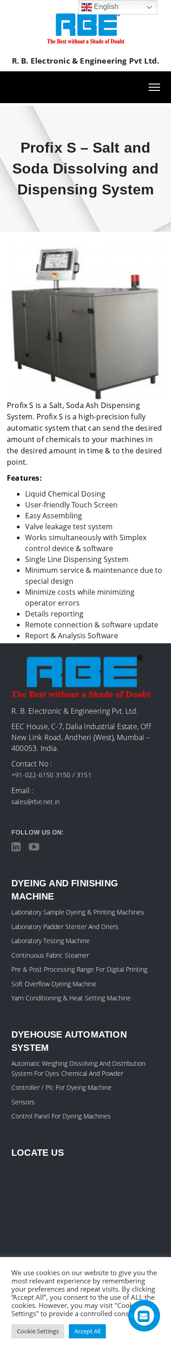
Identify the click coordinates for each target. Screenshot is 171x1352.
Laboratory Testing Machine (50, 940)
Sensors (23, 1102)
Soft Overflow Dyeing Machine (54, 983)
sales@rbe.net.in (35, 801)
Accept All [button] (87, 1331)
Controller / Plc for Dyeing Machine (61, 1087)
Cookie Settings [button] (38, 1331)
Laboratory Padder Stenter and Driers (65, 926)
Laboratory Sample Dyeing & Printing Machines (77, 912)
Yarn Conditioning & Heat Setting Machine (71, 998)
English (105, 6)
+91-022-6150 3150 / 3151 (51, 774)
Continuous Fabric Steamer (50, 955)
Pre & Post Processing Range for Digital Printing (79, 969)
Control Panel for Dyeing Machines (61, 1116)
